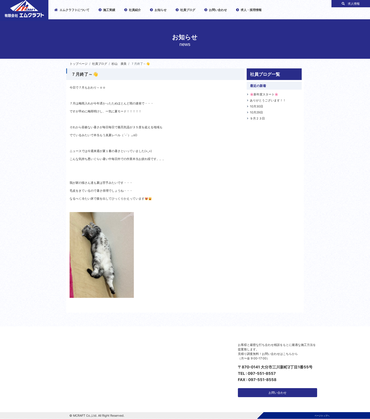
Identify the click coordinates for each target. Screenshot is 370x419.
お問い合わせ (218, 10)
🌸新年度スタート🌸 (264, 94)
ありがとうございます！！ (268, 100)
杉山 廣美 (119, 63)
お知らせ (161, 10)
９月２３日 (257, 118)
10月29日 (256, 112)
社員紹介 (135, 10)
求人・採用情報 (251, 10)
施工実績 (109, 10)
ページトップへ (322, 415)
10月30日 (256, 106)
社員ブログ (187, 10)
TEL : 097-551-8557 (257, 373)
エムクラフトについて (75, 10)
